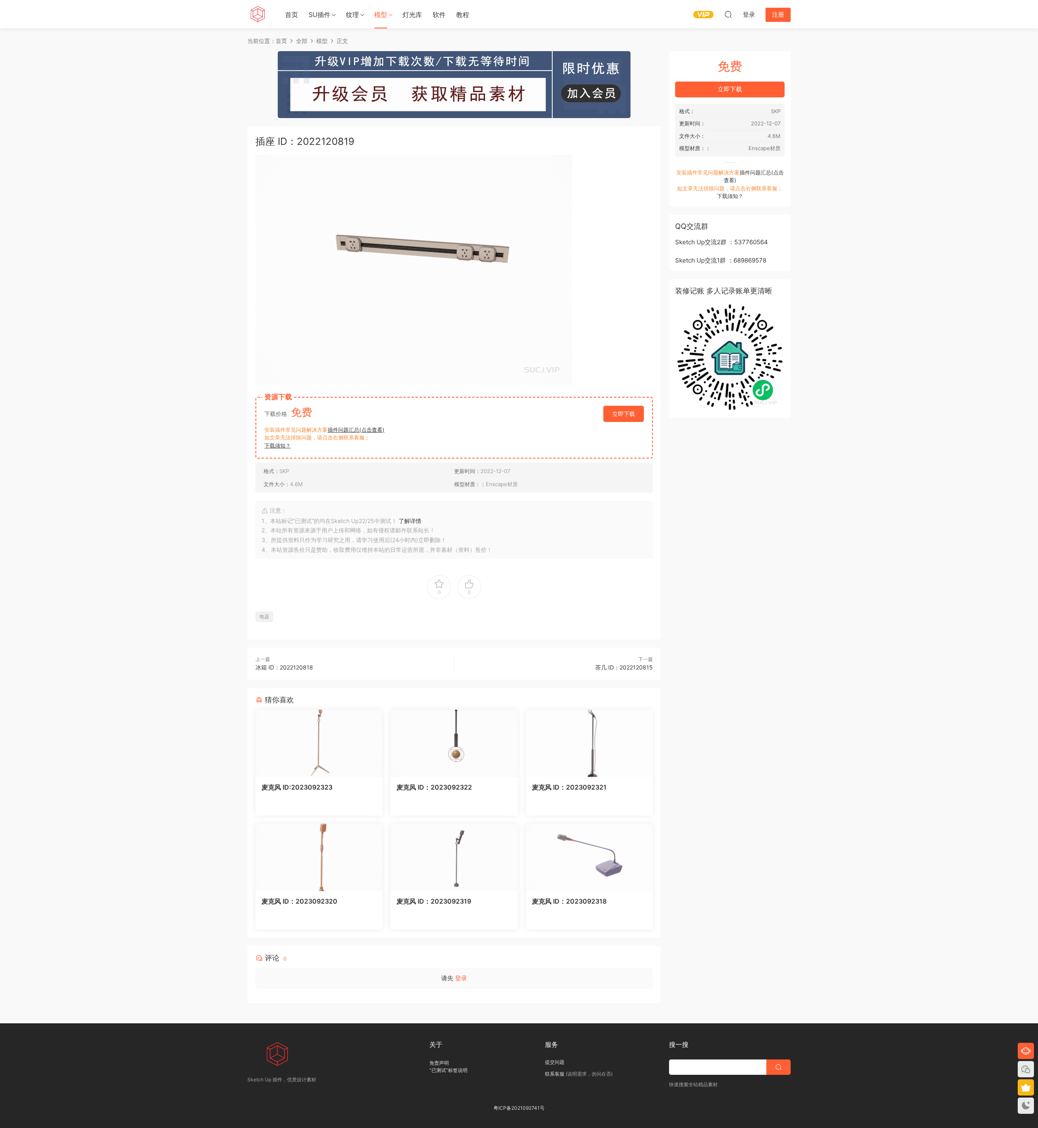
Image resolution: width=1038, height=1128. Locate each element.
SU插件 (319, 15)
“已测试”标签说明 (448, 1070)
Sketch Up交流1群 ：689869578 (720, 260)
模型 (380, 15)
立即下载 (623, 413)
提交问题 (554, 1062)
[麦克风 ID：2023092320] (318, 857)
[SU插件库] (257, 14)
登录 (461, 978)
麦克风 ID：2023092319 (434, 901)
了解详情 (410, 520)
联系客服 (554, 1074)
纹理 (352, 15)
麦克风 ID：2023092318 (569, 901)
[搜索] (728, 14)
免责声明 (439, 1063)
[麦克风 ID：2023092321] (589, 743)
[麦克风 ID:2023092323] (318, 743)
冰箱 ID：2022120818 (284, 667)
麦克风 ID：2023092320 (299, 901)
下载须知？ (277, 445)
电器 (264, 617)
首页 (291, 15)
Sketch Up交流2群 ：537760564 (721, 242)
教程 (462, 15)
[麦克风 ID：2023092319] (453, 857)
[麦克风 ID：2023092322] (453, 743)
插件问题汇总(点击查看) (356, 429)
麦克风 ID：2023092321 (569, 787)
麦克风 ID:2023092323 (297, 787)
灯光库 (412, 15)
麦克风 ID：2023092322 (434, 787)
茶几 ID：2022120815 (624, 667)
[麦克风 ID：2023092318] (589, 857)
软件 (439, 15)
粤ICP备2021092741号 (519, 1108)
